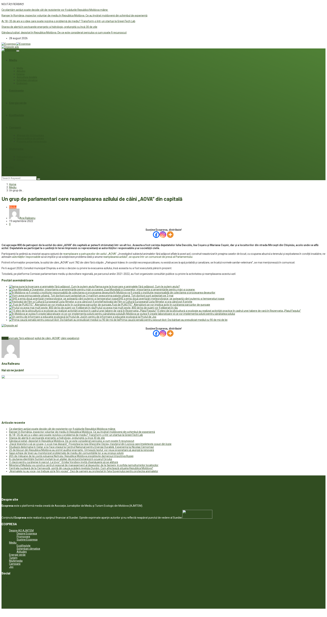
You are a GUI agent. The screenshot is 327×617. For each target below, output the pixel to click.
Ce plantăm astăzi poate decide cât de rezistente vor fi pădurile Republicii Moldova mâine (55, 9)
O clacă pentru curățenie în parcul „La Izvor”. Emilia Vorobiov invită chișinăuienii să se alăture (63, 462)
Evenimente (16, 90)
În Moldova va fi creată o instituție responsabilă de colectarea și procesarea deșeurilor (164, 292)
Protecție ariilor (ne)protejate (32, 141)
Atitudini (21, 71)
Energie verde (17, 102)
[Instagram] (163, 234)
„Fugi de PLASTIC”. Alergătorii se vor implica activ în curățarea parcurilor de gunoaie (160, 304)
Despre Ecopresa (27, 533)
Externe (21, 74)
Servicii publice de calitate (30, 138)
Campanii (15, 127)
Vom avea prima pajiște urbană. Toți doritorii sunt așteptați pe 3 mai (133, 295)
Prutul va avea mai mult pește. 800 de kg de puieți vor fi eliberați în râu (136, 307)
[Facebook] (156, 234)
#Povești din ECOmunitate (30, 135)
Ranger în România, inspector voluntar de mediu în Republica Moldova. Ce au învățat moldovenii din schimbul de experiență (74, 15)
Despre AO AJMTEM (21, 530)
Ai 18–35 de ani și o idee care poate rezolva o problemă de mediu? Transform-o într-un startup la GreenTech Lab (68, 21)
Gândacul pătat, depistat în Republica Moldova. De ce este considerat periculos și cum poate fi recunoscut (64, 32)
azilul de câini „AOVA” (47, 338)
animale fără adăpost (21, 338)
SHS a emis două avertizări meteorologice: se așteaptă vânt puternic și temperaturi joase (171, 298)
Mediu (13, 60)
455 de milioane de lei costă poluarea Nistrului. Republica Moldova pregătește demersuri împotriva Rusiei (71, 456)
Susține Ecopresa (27, 539)
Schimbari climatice (27, 80)
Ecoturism (22, 83)
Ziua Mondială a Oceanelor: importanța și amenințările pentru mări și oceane (149, 289)
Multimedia (16, 148)
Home (12, 184)
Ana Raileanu (27, 218)
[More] (170, 234)
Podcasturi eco (25, 157)
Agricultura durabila (27, 77)
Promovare (23, 536)
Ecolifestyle (16, 115)
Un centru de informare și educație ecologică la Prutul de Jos (120, 316)
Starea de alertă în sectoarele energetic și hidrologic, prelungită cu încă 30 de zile (49, 26)
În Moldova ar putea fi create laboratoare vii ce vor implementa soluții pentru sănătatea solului (179, 313)
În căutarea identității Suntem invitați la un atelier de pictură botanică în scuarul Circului (60, 459)
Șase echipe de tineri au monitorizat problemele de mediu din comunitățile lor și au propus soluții (66, 453)
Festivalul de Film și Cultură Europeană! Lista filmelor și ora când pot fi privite (147, 301)
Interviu (20, 160)
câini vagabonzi (70, 338)
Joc (11, 167)
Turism (13, 557)
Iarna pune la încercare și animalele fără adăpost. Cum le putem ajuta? (138, 286)
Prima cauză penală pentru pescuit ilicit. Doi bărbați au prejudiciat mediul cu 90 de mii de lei (173, 319)
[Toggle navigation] (17, 50)
